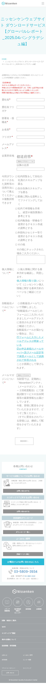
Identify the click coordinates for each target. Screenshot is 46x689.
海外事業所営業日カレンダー (17, 611)
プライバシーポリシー (8, 668)
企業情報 (39, 609)
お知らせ (4, 655)
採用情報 (28, 609)
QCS (4, 627)
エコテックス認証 (8, 633)
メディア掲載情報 (7, 610)
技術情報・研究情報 (9, 645)
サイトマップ (27, 668)
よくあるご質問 (28, 655)
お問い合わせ (10, 673)
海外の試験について (9, 639)
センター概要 (27, 660)
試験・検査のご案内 (9, 620)
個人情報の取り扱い (28, 280)
